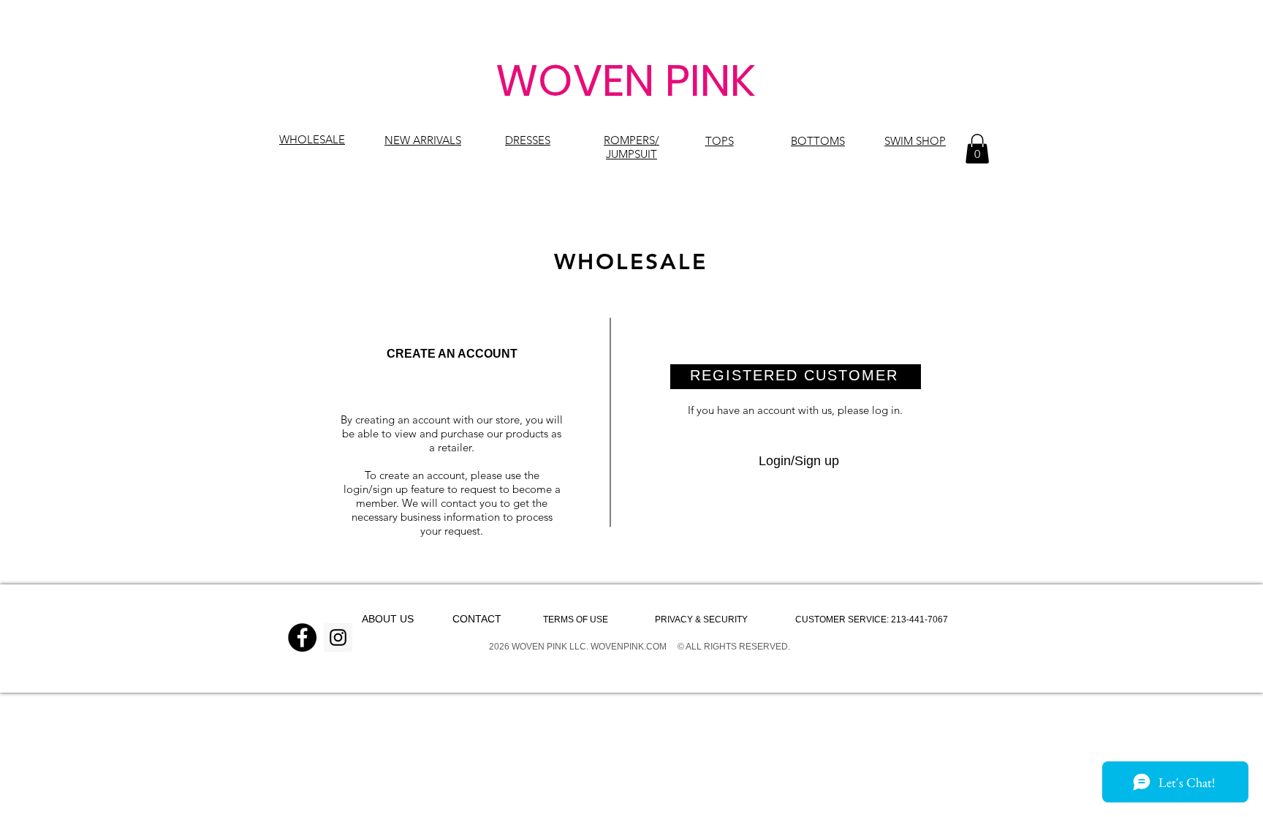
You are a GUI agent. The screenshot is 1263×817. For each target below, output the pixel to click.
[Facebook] (302, 637)
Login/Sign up (799, 460)
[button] (977, 149)
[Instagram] (338, 637)
